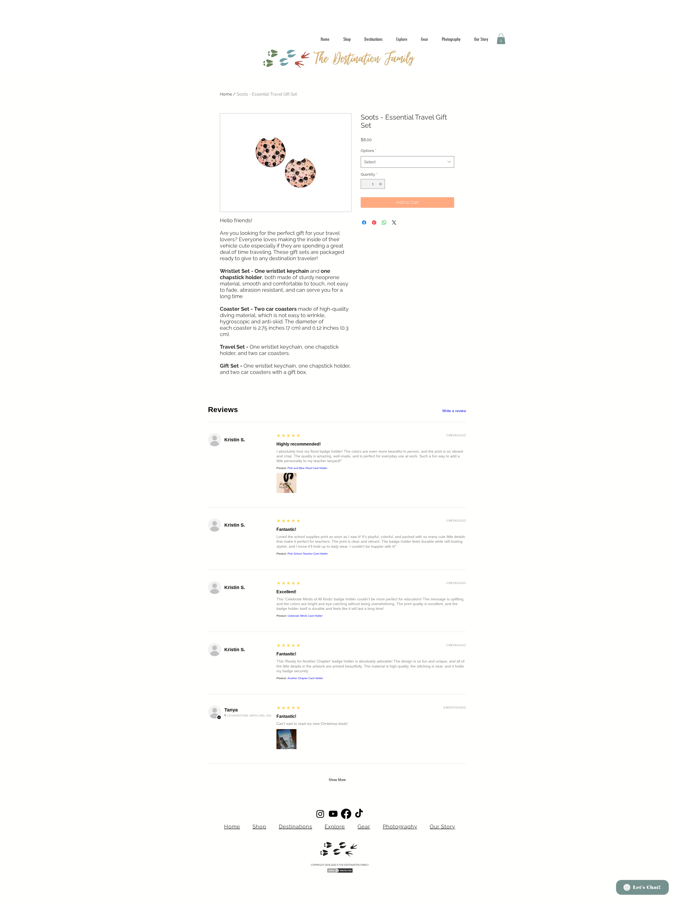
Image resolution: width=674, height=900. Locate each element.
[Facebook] (346, 814)
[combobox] (407, 162)
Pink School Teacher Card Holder (308, 553)
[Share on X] (394, 222)
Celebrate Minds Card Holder (305, 615)
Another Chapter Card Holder (305, 678)
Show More (337, 780)
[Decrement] (364, 184)
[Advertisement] (105, 12)
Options (368, 151)
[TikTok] (359, 814)
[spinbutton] (373, 184)
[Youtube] (333, 814)
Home (226, 94)
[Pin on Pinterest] (374, 222)
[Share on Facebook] (364, 222)
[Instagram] (320, 814)
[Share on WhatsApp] (384, 222)
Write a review (454, 411)
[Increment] (381, 184)
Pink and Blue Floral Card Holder (307, 468)
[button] (501, 38)
